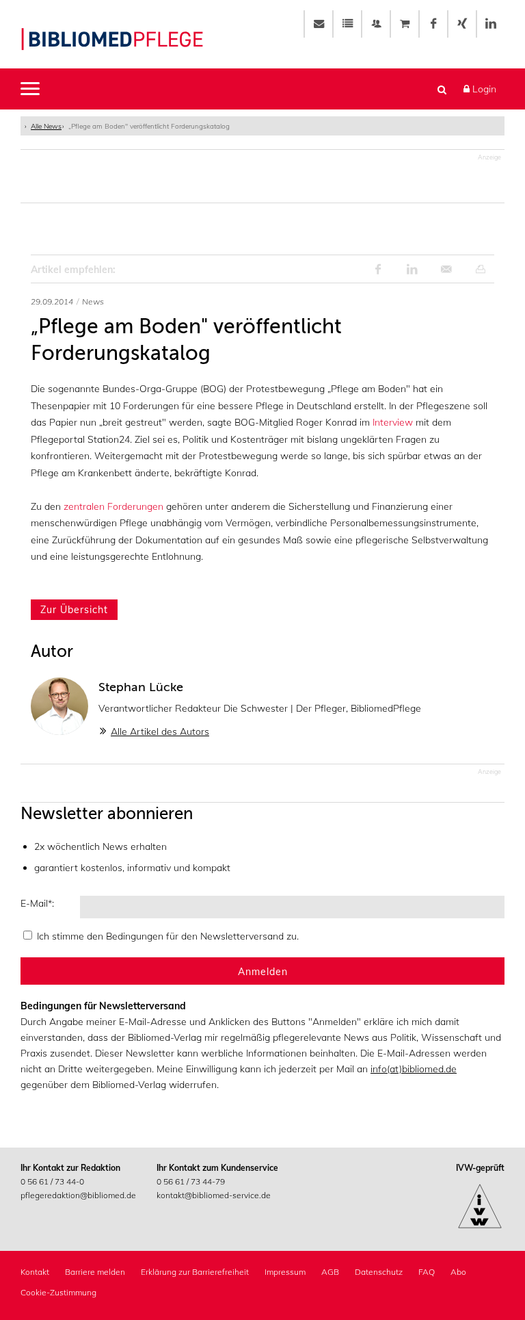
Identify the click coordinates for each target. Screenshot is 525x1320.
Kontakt (35, 1272)
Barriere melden (95, 1272)
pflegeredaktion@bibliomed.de (78, 1195)
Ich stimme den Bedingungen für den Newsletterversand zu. (168, 936)
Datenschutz (379, 1272)
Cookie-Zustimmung (58, 1292)
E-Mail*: (37, 903)
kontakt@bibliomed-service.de (214, 1195)
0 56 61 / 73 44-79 (191, 1181)
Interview (393, 422)
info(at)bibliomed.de (414, 1069)
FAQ (426, 1272)
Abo (458, 1272)
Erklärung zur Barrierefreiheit (195, 1272)
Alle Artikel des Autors (160, 731)
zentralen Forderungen (113, 506)
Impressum (285, 1272)
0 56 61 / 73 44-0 (52, 1181)
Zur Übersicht (74, 610)
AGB (330, 1272)
